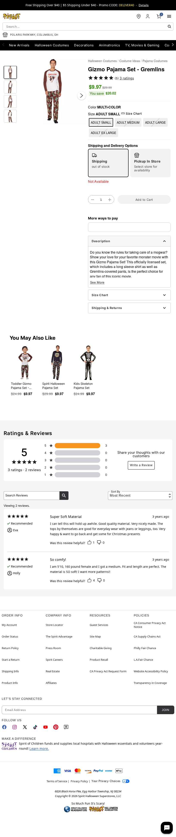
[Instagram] (14, 727)
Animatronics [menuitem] (109, 45)
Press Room (53, 648)
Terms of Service (57, 781)
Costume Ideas (129, 61)
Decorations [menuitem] (84, 45)
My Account (9, 625)
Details (144, 5)
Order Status (10, 636)
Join (165, 710)
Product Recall (99, 660)
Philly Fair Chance (145, 648)
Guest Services (99, 625)
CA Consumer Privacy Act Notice (150, 625)
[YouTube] (45, 727)
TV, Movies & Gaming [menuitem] (142, 45)
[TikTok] (35, 727)
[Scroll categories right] (173, 44)
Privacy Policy (79, 781)
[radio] (108, 163)
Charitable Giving (101, 648)
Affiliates (51, 683)
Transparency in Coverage (150, 683)
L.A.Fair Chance (143, 660)
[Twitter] (24, 727)
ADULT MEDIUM (128, 122)
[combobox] (88, 26)
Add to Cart (144, 199)
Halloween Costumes (102, 61)
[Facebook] (4, 727)
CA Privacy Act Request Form (108, 671)
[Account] (148, 16)
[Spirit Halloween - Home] (12, 16)
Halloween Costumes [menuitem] (52, 45)
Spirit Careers (54, 660)
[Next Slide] (81, 95)
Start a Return (11, 660)
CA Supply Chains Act (147, 636)
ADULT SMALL (101, 122)
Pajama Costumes (155, 61)
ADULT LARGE (155, 122)
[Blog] (66, 727)
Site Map (95, 636)
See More (97, 282)
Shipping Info (10, 671)
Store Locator (54, 625)
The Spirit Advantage (59, 636)
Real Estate (53, 671)
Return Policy (10, 648)
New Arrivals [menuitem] (19, 45)
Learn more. (39, 748)
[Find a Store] (138, 16)
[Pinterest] (55, 727)
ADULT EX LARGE (103, 133)
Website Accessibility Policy (151, 671)
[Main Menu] (169, 16)
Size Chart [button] (134, 113)
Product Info (10, 683)
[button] (52, 91)
